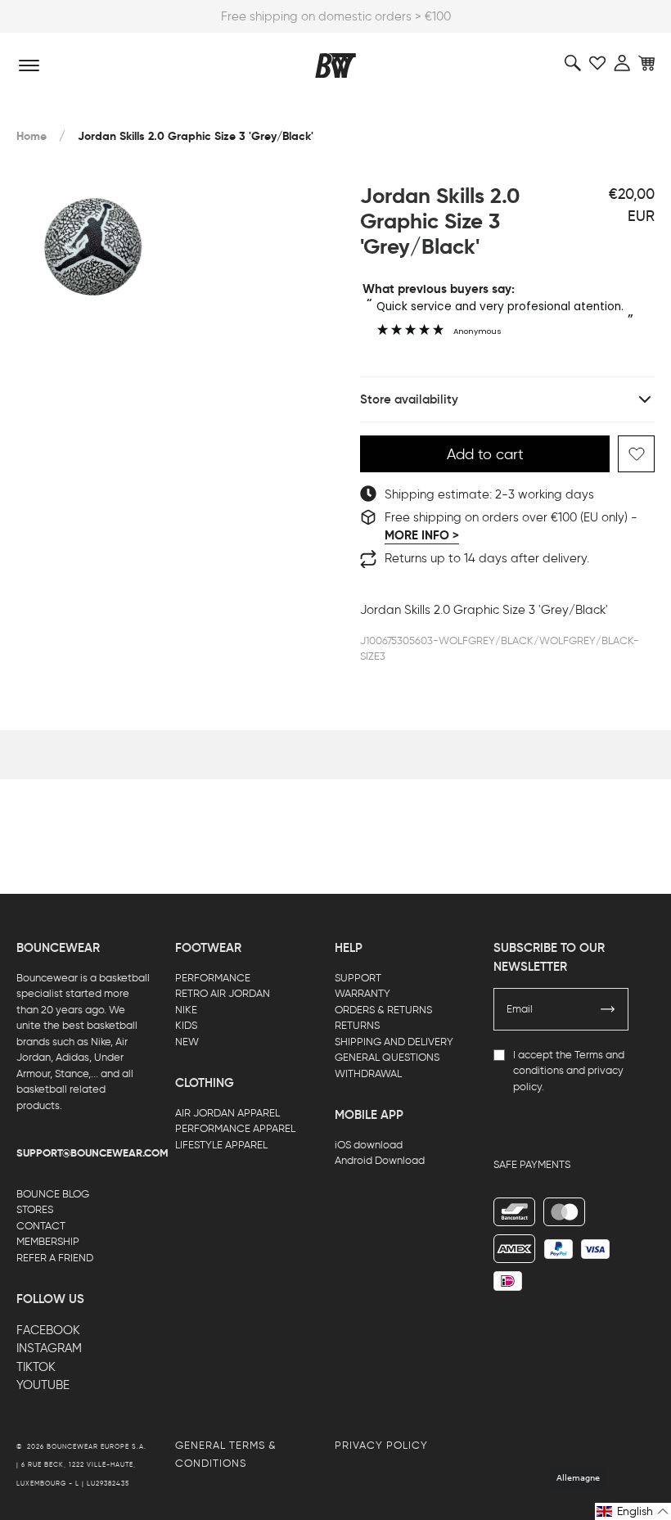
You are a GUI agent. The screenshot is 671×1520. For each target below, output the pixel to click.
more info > (422, 535)
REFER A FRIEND (54, 1258)
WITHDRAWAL (368, 1073)
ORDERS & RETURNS (383, 1010)
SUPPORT (358, 978)
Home (31, 136)
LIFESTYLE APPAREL (221, 1145)
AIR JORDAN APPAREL (227, 1113)
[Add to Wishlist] (636, 453)
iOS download (369, 1145)
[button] (633, 1511)
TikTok (36, 1367)
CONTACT (40, 1226)
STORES (34, 1209)
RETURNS (357, 1025)
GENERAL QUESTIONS (387, 1057)
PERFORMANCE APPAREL (235, 1128)
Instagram (49, 1348)
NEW (187, 1041)
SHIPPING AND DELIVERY (394, 1041)
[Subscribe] (608, 1009)
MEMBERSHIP (47, 1241)
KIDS (186, 1025)
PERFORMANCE (212, 978)
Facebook (48, 1330)
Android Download (380, 1160)
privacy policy (381, 1445)
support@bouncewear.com (92, 1153)
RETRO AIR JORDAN (222, 993)
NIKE (186, 1010)
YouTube (43, 1385)
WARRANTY (362, 993)
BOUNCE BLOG (52, 1194)
